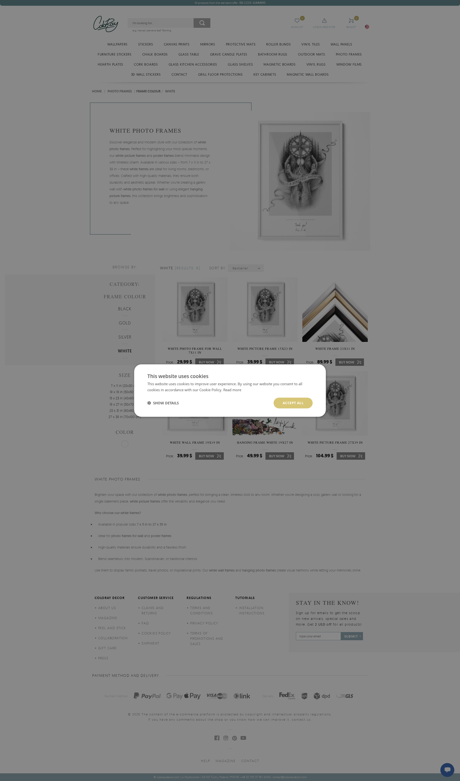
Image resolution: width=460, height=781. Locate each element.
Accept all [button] (293, 403)
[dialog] (230, 390)
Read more (232, 389)
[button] (163, 403)
